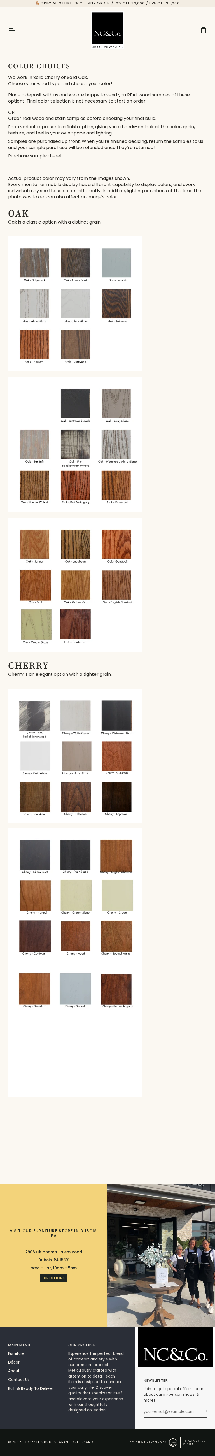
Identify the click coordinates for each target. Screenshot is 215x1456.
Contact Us (19, 1379)
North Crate (26, 1442)
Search (62, 1442)
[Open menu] (16, 30)
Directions (54, 1278)
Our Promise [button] (81, 1345)
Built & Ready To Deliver (30, 1388)
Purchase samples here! (35, 156)
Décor (14, 1362)
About (14, 1371)
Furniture (16, 1353)
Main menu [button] (19, 1345)
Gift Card (83, 1442)
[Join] (202, 1411)
